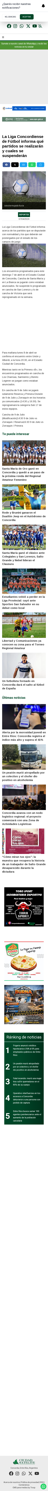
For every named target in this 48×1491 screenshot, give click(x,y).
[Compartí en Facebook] (6, 164)
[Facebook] (9, 26)
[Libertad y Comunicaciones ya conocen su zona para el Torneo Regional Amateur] (24, 625)
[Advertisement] (24, 79)
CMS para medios (20, 1487)
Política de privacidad (30, 1482)
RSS (42, 1482)
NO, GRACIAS (10, 17)
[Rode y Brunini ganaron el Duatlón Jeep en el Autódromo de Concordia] (24, 497)
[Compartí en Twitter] (15, 164)
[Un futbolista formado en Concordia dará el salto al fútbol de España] (24, 665)
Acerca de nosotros (12, 1482)
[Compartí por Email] (23, 164)
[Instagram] (15, 26)
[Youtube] (35, 26)
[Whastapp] (22, 26)
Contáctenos (24, 1485)
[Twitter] (28, 26)
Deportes (24, 215)
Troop (32, 1487)
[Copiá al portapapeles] (40, 164)
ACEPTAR (27, 17)
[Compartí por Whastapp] (32, 164)
